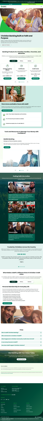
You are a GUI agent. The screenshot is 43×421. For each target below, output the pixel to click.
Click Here (13, 394)
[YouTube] (6, 399)
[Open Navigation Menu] (41, 7)
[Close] (42, 419)
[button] (11, 4)
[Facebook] (1, 399)
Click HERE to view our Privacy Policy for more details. (7, 373)
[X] (3, 399)
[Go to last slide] (15, 82)
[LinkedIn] (8, 399)
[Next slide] (27, 82)
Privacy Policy (24, 418)
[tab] (13, 61)
